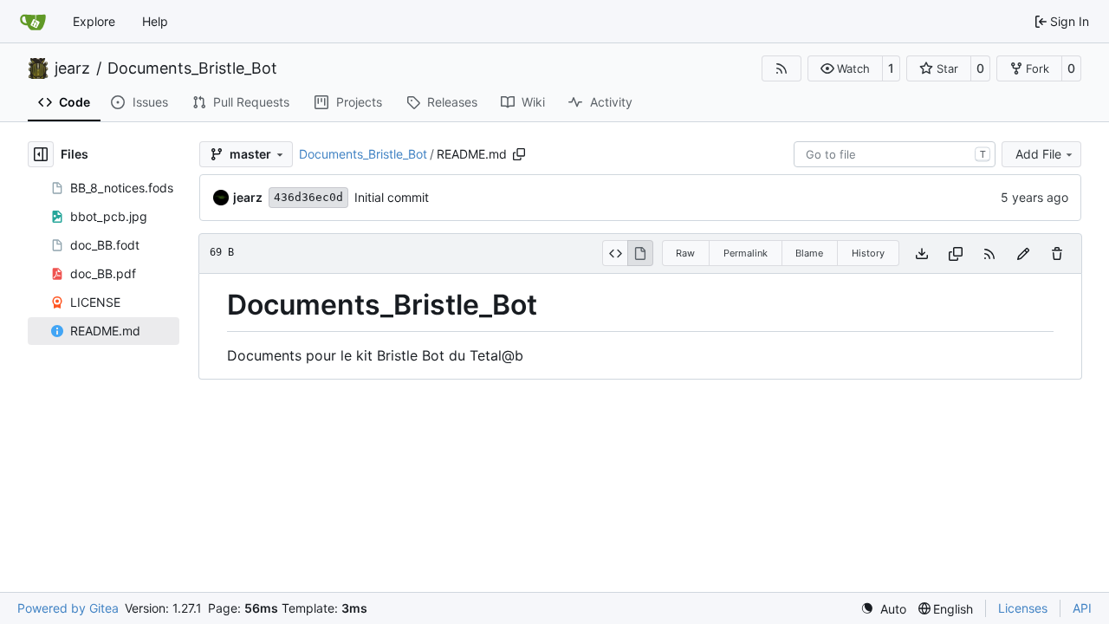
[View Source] (614, 253)
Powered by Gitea (68, 608)
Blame (809, 253)
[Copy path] (519, 154)
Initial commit (391, 197)
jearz (72, 68)
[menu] (883, 608)
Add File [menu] (1038, 153)
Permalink (745, 253)
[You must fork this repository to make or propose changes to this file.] (1023, 253)
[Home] (33, 21)
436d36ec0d (308, 197)
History (868, 253)
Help (155, 21)
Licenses (1022, 608)
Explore (94, 21)
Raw (685, 253)
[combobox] (895, 154)
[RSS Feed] (781, 68)
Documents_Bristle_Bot (192, 68)
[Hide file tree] (41, 154)
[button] (845, 68)
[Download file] (922, 253)
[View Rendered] (640, 253)
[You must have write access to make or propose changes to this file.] (1057, 253)
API (1082, 608)
